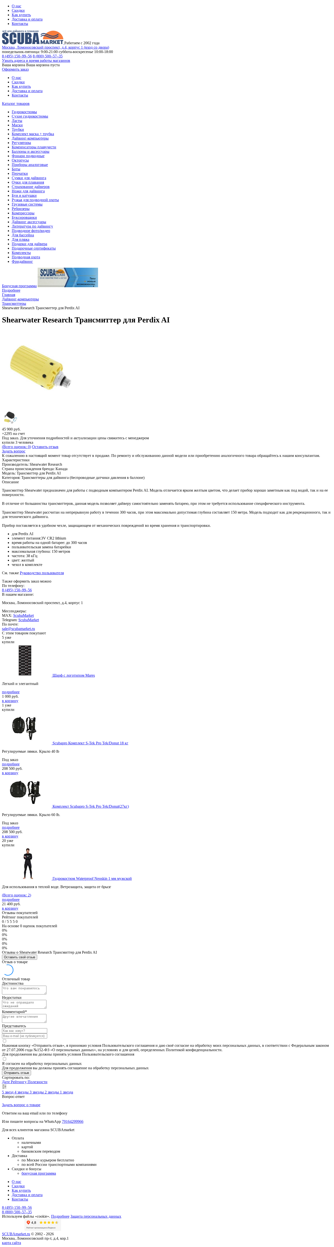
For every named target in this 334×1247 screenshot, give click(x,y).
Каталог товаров (16, 103)
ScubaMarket (23, 615)
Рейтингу (19, 1082)
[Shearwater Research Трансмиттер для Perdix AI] (41, 407)
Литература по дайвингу (32, 226)
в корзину (10, 701)
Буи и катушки (24, 195)
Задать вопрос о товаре (21, 1105)
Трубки (18, 129)
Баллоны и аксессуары (30, 151)
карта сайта (11, 1243)
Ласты (17, 121)
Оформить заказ (15, 69)
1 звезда (66, 1092)
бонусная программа (39, 1173)
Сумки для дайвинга (29, 178)
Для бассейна (23, 235)
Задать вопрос (13, 451)
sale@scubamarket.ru (18, 629)
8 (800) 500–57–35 (48, 56)
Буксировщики (24, 217)
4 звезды (22, 1092)
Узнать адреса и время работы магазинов (36, 60)
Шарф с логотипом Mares (74, 675)
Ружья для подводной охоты (35, 200)
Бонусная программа (19, 286)
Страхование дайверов (31, 187)
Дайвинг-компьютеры (30, 138)
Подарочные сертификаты (34, 248)
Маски (17, 125)
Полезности (37, 1082)
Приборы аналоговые (30, 165)
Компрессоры (23, 213)
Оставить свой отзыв (19, 957)
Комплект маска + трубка (33, 134)
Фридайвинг (22, 261)
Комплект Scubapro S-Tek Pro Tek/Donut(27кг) (91, 806)
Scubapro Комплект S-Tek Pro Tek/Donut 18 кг (90, 743)
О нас (16, 6)
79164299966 (72, 1121)
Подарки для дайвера (29, 244)
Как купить (21, 15)
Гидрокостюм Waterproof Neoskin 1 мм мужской (92, 878)
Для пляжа (20, 239)
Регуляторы (21, 143)
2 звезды (52, 1092)
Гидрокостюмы (24, 112)
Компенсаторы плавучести (34, 147)
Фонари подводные (28, 156)
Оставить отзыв (45, 447)
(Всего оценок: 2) (16, 895)
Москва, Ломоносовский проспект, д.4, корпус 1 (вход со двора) (55, 47)
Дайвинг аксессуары (29, 222)
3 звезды (37, 1092)
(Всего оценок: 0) (16, 447)
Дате (6, 1082)
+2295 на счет (13, 433)
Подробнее (11, 290)
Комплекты (21, 253)
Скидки (18, 10)
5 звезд (8, 1092)
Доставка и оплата (27, 19)
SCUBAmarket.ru (16, 1234)
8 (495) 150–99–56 (17, 56)
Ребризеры (21, 209)
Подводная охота (26, 257)
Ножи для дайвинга (28, 191)
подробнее (11, 692)
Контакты (20, 24)
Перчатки (20, 173)
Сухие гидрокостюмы (30, 116)
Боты (16, 169)
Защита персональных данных (95, 1216)
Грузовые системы (27, 204)
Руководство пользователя (42, 573)
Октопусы (20, 160)
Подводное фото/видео (31, 231)
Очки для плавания (28, 182)
